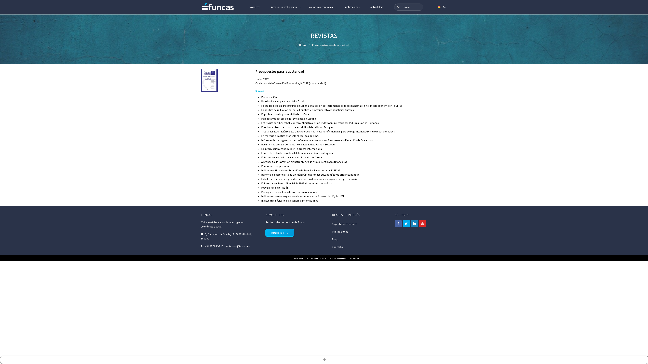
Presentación (269, 97)
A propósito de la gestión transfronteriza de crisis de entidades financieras (304, 161)
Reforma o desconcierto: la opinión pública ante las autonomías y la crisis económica (310, 174)
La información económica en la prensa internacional (292, 148)
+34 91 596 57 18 (214, 246)
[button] (398, 7)
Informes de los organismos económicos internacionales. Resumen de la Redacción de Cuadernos (317, 140)
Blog (335, 239)
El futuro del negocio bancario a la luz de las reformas (292, 157)
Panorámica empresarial (275, 166)
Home (302, 45)
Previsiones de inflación (275, 187)
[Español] (441, 7)
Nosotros (254, 7)
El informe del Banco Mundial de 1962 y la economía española (296, 183)
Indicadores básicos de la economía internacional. (289, 200)
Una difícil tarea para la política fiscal (282, 101)
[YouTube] (422, 223)
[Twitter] (406, 223)
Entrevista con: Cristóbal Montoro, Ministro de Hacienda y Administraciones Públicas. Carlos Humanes (320, 123)
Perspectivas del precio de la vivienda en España (288, 118)
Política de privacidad (316, 258)
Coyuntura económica (320, 7)
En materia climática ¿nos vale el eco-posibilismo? (290, 136)
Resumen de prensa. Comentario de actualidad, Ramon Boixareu (298, 144)
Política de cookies (338, 258)
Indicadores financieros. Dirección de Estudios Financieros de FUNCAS (300, 170)
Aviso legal (298, 258)
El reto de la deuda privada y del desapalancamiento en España (297, 153)
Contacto (337, 247)
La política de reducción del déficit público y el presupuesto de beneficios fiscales (307, 110)
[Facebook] (398, 223)
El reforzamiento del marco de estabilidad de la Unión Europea (297, 127)
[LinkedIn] (414, 223)
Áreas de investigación (284, 7)
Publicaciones (352, 7)
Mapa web (354, 258)
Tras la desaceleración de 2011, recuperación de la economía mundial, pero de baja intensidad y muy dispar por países (328, 131)
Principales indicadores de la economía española (289, 192)
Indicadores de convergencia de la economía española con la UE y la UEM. (302, 196)
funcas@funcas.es (239, 246)
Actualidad (376, 7)
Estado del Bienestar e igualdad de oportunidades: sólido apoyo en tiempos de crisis (309, 179)
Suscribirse (277, 232)
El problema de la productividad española (285, 114)
